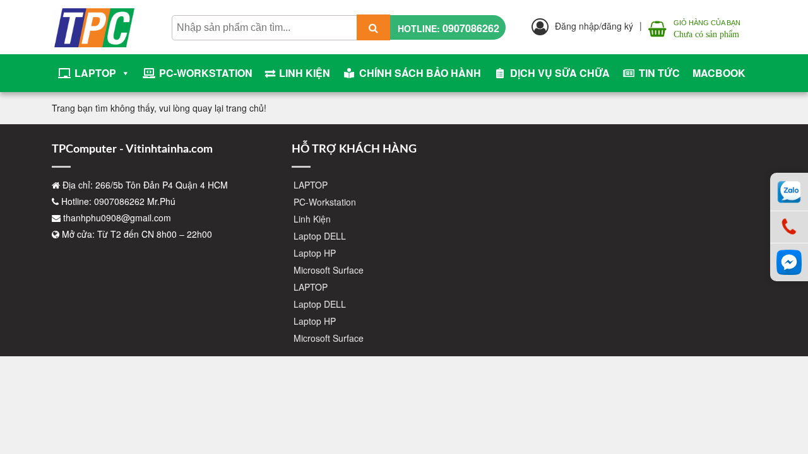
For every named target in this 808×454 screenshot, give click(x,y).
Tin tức (659, 73)
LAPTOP (95, 73)
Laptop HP (315, 253)
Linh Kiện (304, 73)
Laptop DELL (320, 236)
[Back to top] (789, 403)
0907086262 (471, 28)
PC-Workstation (205, 73)
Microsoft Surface (329, 270)
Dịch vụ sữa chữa (560, 73)
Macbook (719, 73)
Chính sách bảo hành (420, 73)
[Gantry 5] (93, 19)
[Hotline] (789, 227)
